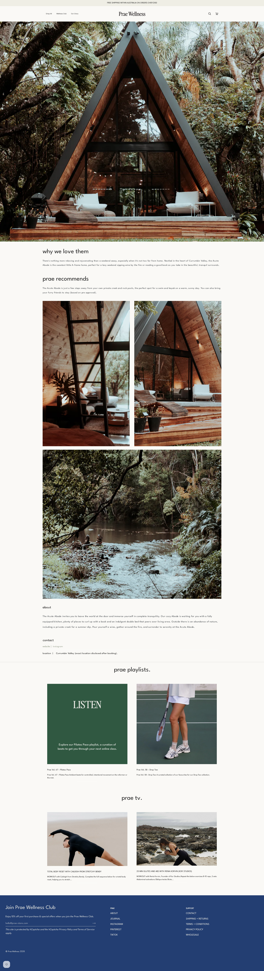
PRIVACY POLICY (194, 929)
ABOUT (114, 913)
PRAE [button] (112, 908)
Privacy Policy (66, 929)
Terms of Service (86, 929)
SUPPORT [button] (190, 908)
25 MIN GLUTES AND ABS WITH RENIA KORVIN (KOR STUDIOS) (164, 871)
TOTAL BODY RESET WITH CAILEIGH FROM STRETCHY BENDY (74, 872)
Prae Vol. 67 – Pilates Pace (59, 770)
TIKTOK (114, 935)
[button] (50, 13)
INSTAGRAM (116, 924)
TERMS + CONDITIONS (197, 924)
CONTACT (191, 913)
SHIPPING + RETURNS (197, 919)
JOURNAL (115, 919)
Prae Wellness (13, 951)
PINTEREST (115, 929)
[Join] (92, 923)
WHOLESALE (192, 935)
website (46, 646)
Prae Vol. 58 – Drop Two (147, 770)
